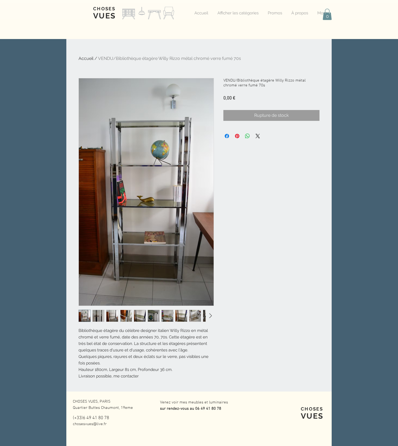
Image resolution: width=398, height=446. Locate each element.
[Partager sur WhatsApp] (247, 136)
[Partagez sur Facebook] (227, 136)
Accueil (86, 58)
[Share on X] (258, 136)
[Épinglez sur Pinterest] (237, 136)
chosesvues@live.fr (90, 424)
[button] (327, 14)
